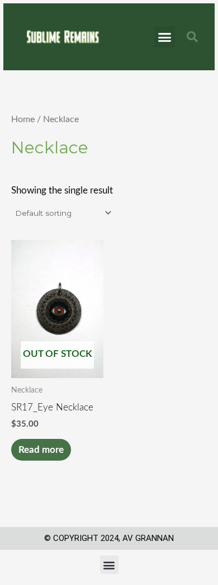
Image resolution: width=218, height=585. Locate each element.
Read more (41, 450)
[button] (165, 36)
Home (23, 119)
